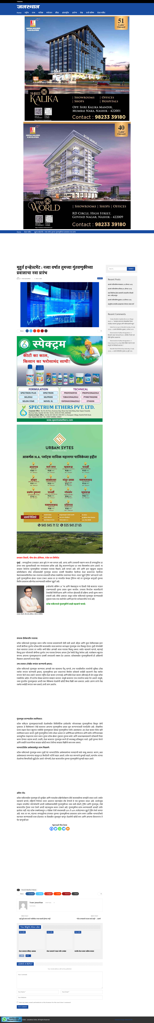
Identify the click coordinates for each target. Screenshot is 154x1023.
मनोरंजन (49, 12)
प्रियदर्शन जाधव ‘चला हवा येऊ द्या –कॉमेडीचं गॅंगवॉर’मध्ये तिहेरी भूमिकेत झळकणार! (121, 336)
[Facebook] (51, 829)
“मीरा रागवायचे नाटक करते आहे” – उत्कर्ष (88, 919)
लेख (81, 12)
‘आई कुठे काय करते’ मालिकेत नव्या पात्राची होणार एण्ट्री (34, 919)
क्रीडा (57, 12)
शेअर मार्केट (101, 12)
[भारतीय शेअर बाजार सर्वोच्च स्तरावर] (87, 940)
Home (19, 12)
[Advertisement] (77, 249)
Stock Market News (28, 890)
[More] (68, 829)
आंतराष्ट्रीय (65, 12)
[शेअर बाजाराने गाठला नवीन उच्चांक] (60, 940)
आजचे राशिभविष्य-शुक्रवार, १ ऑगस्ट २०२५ (123, 329)
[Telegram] (64, 829)
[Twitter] (55, 829)
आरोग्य (74, 12)
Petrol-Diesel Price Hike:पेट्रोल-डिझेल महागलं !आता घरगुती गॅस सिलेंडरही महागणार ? (121, 344)
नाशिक (40, 12)
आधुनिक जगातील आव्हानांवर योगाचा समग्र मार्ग (121, 304)
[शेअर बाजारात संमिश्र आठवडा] (32, 940)
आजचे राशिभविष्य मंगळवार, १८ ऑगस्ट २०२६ (120, 284)
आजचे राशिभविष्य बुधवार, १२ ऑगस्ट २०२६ (119, 300)
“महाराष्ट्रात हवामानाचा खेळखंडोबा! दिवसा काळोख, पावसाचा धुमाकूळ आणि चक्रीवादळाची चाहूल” (121, 322)
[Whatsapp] (59, 829)
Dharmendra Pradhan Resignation (120, 333)
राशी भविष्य (90, 12)
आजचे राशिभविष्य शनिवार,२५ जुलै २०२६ (36, 1)
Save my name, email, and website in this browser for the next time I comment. (45, 1002)
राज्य (33, 12)
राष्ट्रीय (27, 12)
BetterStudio (129, 1019)
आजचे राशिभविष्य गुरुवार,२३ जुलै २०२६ (122, 351)
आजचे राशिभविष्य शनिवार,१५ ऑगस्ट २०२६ (120, 289)
